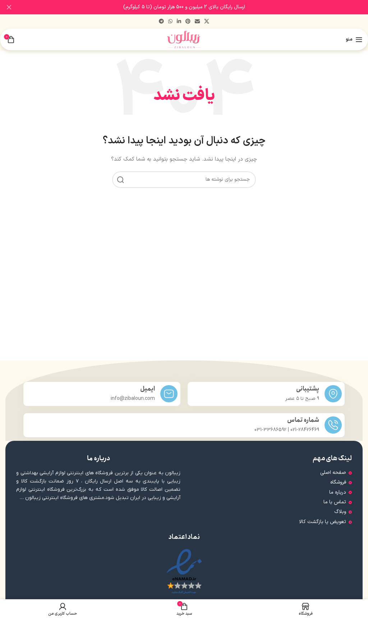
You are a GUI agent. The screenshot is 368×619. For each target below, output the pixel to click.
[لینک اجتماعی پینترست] (188, 22)
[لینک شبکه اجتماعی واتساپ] (170, 22)
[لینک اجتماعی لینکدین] (179, 22)
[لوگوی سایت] (184, 39)
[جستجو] (120, 179)
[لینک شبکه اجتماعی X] (206, 22)
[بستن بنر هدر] (9, 7)
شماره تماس (303, 420)
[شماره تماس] (333, 425)
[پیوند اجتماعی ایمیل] (197, 22)
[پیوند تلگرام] (161, 22)
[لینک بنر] (195, 7)
